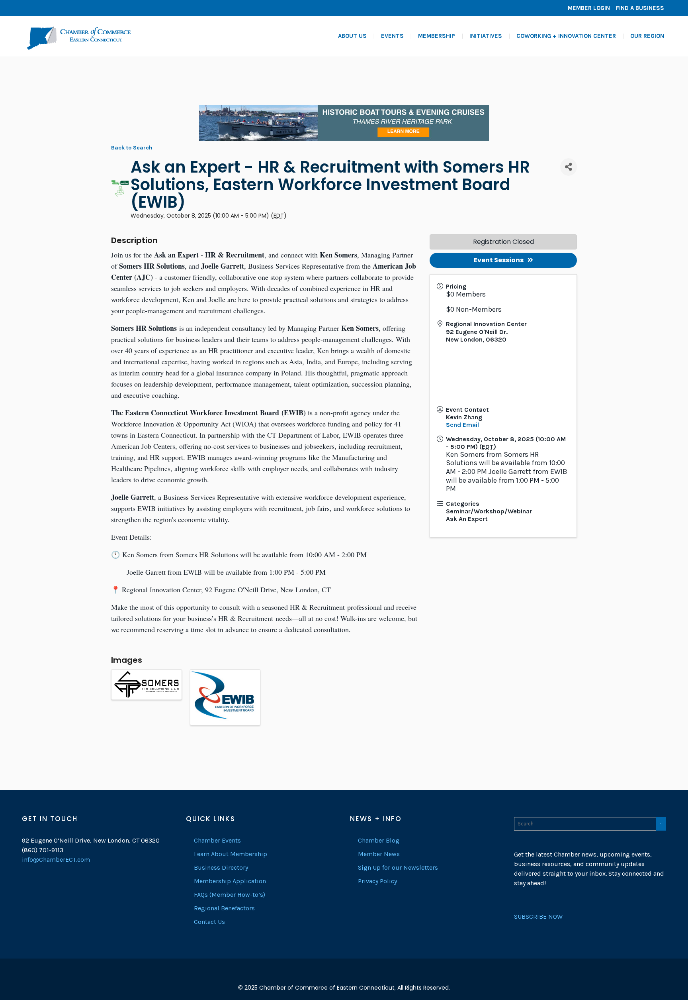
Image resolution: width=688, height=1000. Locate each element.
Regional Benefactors (224, 908)
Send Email (462, 424)
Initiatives (485, 35)
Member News (379, 854)
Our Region (647, 35)
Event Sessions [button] (499, 260)
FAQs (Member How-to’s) (229, 894)
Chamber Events (217, 840)
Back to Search (131, 147)
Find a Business (640, 8)
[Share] (568, 167)
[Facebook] (30, 8)
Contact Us (209, 921)
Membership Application (230, 881)
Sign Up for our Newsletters (398, 867)
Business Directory (221, 867)
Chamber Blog (378, 840)
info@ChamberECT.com (56, 859)
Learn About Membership (230, 854)
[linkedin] (42, 8)
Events (392, 35)
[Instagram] (54, 8)
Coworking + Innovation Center (566, 35)
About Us (352, 35)
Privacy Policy (377, 881)
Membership (436, 35)
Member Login (589, 8)
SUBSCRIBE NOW (538, 916)
